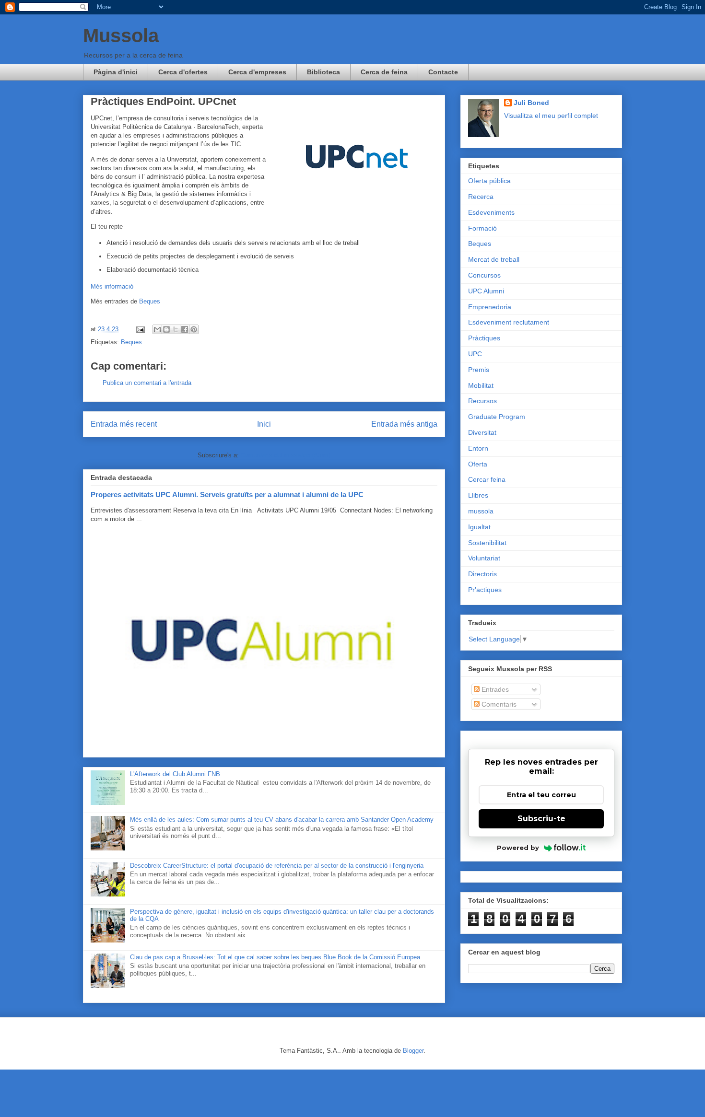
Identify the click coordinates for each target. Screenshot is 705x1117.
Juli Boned (531, 102)
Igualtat (479, 527)
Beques (149, 301)
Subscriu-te (541, 818)
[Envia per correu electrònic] (157, 329)
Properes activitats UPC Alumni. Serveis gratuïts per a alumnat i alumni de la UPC (227, 494)
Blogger (413, 1050)
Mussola (121, 35)
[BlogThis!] (166, 329)
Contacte (443, 72)
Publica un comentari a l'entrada (147, 382)
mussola (481, 511)
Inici (264, 424)
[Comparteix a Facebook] (184, 329)
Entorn (478, 448)
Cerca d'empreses (257, 72)
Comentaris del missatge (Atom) (285, 455)
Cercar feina (486, 479)
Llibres (478, 495)
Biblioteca (323, 72)
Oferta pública (489, 181)
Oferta (477, 464)
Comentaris (498, 704)
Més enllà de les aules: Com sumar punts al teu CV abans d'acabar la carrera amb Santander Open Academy (282, 819)
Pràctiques (484, 338)
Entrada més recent (124, 424)
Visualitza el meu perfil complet (551, 115)
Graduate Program (496, 416)
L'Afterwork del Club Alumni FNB (175, 774)
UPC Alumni (486, 291)
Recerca (481, 196)
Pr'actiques (485, 589)
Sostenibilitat (487, 543)
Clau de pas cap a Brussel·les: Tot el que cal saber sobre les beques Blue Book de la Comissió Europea (275, 957)
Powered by (518, 847)
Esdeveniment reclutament (508, 322)
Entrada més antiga (404, 424)
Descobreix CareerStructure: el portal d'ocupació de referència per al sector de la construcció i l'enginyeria (276, 865)
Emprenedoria (489, 307)
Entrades (494, 689)
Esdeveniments (491, 212)
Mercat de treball (493, 259)
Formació (482, 228)
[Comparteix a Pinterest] (194, 329)
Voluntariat (484, 558)
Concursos (484, 275)
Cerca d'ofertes (183, 72)
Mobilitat (481, 385)
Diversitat (482, 432)
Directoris (482, 574)
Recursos (482, 401)
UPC (475, 354)
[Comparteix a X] (175, 329)
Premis (478, 369)
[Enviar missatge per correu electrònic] (140, 329)
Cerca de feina (384, 72)
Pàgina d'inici (116, 72)
